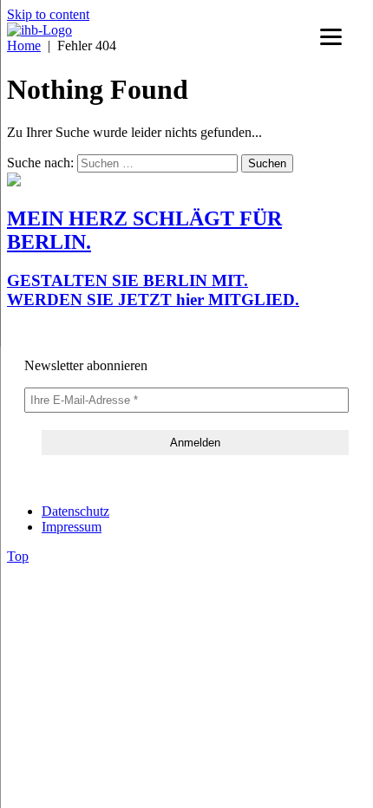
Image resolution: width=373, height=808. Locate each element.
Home (24, 45)
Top (18, 556)
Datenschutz (75, 511)
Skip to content (48, 14)
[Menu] (331, 37)
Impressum (71, 526)
